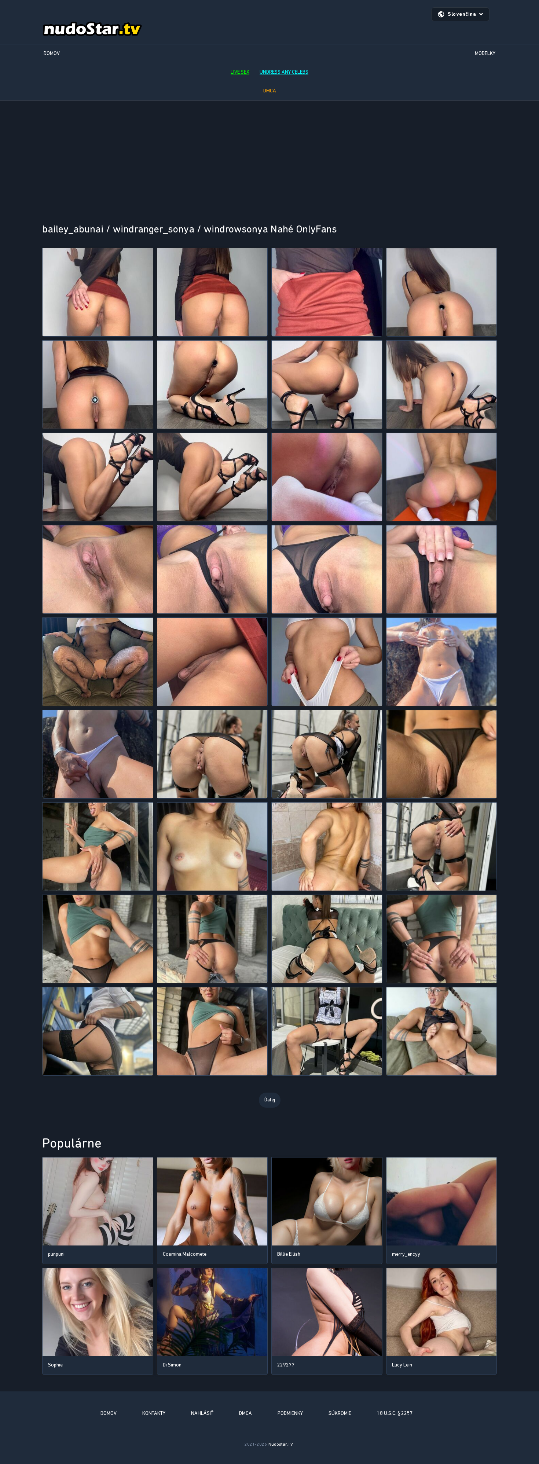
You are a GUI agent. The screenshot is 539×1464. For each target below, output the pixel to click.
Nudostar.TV (280, 1444)
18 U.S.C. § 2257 (395, 1413)
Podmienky (290, 1413)
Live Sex (240, 72)
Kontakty (153, 1413)
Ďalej (269, 1100)
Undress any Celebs (284, 72)
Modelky (485, 53)
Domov (52, 53)
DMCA (269, 91)
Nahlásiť (202, 1413)
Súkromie (340, 1413)
